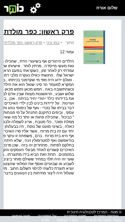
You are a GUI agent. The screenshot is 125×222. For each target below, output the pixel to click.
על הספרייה (47, 216)
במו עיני (52, 42)
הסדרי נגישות (67, 220)
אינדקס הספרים (106, 216)
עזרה (45, 220)
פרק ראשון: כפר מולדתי (23, 42)
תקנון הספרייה (75, 216)
